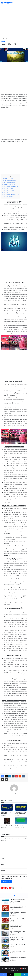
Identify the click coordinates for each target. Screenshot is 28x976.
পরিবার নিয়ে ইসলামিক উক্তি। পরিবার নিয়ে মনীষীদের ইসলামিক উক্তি (20, 826)
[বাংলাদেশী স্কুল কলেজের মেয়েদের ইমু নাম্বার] (5, 953)
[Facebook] (2, 776)
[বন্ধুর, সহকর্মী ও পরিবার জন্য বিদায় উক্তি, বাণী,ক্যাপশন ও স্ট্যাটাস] (21, 807)
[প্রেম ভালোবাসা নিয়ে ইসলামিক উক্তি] (7, 820)
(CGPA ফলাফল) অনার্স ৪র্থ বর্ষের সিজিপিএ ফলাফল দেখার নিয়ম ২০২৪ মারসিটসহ (17, 900)
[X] (6, 776)
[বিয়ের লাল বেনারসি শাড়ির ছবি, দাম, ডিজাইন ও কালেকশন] (5, 920)
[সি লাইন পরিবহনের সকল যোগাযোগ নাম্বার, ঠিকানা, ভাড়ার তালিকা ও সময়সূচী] (5, 927)
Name (3, 858)
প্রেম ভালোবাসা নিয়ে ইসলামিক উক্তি (7, 825)
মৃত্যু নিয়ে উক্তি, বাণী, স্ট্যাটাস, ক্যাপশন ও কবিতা (6, 813)
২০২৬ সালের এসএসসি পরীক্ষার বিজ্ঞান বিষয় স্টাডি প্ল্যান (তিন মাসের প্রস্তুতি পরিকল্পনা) (18, 906)
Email (2, 864)
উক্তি (7, 38)
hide (9, 176)
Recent (14, 895)
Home (3, 38)
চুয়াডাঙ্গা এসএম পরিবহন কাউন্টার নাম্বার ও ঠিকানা (18, 945)
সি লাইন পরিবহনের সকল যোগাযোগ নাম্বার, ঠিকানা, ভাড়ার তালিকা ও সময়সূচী (17, 925)
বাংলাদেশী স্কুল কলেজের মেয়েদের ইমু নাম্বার (17, 951)
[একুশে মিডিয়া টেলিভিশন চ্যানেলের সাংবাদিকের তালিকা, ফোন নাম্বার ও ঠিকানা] (5, 933)
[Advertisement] (14, 21)
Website (3, 870)
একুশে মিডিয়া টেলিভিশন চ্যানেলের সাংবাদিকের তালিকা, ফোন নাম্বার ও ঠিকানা (17, 932)
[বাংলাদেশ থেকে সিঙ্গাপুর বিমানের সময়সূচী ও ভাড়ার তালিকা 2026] (5, 914)
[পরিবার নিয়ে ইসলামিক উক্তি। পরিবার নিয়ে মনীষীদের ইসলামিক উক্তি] (21, 820)
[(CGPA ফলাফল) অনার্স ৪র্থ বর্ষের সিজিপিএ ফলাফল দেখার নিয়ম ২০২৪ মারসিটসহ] (5, 901)
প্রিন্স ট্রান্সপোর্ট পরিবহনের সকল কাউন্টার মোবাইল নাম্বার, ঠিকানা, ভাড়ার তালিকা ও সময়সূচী (18, 938)
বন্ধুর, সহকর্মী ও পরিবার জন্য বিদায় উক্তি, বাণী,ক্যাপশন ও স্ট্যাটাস (20, 813)
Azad (14, 794)
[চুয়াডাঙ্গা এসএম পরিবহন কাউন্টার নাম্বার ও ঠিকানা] (5, 946)
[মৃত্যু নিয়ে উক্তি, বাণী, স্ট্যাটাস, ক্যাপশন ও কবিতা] (7, 807)
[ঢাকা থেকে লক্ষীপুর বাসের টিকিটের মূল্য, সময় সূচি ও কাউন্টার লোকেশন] (5, 959)
